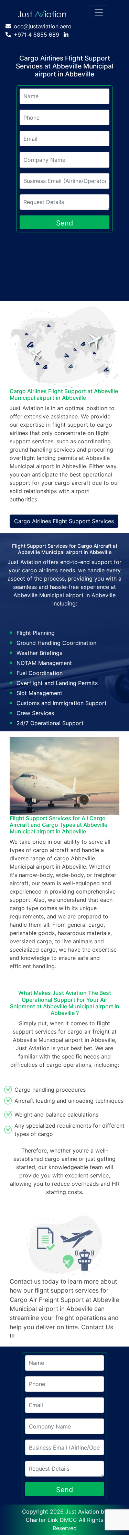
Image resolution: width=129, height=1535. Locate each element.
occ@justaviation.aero (43, 26)
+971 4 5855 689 (36, 34)
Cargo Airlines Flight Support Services (64, 521)
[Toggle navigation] (98, 12)
